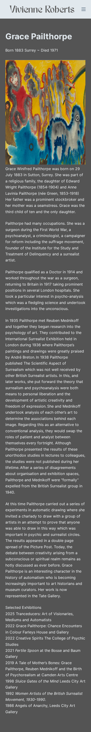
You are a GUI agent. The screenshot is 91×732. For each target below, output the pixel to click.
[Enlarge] (79, 66)
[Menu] (83, 9)
